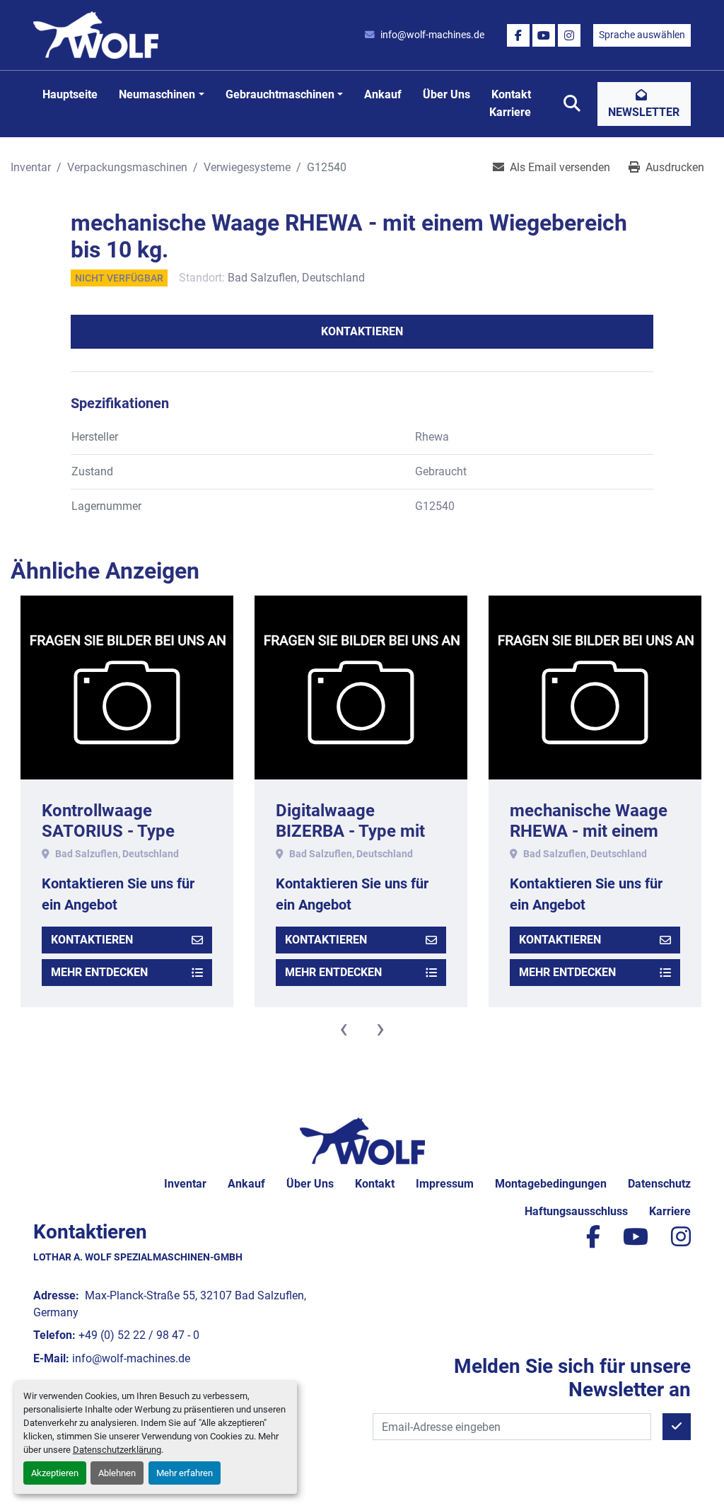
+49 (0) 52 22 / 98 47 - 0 (138, 1335)
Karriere (510, 112)
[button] (161, 94)
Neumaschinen (157, 94)
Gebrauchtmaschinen (280, 94)
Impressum (445, 1183)
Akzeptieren (54, 1473)
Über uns (446, 94)
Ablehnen (117, 1473)
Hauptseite (70, 94)
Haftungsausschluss (576, 1211)
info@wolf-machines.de (432, 34)
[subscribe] (676, 1426)
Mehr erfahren (184, 1473)
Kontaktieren (362, 331)
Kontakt (511, 94)
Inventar (185, 1183)
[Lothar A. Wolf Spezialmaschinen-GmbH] (362, 1140)
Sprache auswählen (642, 34)
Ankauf (383, 94)
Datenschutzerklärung (117, 1449)
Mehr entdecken (99, 972)
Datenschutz (659, 1183)
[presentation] (343, 1028)
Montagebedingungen (551, 1183)
